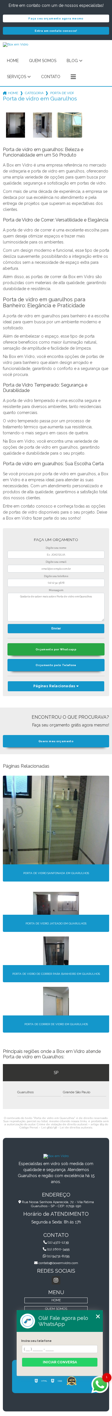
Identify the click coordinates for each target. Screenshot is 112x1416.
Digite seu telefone (56, 576)
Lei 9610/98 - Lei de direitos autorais (66, 1127)
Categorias (34, 93)
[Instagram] (56, 1280)
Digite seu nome (56, 547)
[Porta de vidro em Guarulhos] (15, 125)
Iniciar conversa (60, 1362)
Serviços (16, 76)
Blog (72, 60)
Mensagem (56, 590)
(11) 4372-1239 (58, 1242)
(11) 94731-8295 (57, 1256)
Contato (50, 76)
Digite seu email (56, 562)
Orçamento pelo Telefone (56, 665)
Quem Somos (42, 60)
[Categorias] (73, 77)
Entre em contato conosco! (56, 30)
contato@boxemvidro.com (58, 1263)
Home (13, 60)
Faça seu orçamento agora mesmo (55, 18)
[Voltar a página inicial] (56, 1156)
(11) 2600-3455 (57, 1249)
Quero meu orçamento (56, 741)
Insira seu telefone (36, 1340)
